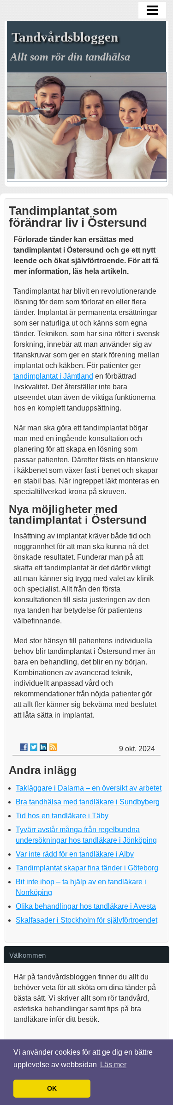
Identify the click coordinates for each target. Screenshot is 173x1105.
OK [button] (52, 1088)
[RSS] (53, 747)
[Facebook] (24, 747)
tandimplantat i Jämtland (53, 376)
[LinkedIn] (43, 747)
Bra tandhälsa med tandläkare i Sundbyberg (88, 802)
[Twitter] (33, 747)
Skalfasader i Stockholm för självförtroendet (86, 920)
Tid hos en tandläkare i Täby (62, 816)
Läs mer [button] (113, 1065)
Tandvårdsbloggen (65, 37)
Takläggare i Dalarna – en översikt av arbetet (88, 788)
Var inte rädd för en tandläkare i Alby (75, 854)
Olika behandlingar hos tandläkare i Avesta (86, 906)
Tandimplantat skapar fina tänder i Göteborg (87, 868)
